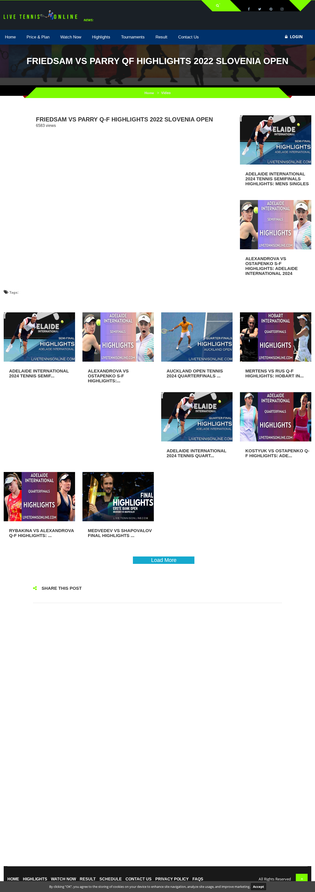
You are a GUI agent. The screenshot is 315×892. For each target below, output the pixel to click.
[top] (302, 879)
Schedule (110, 879)
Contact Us (139, 879)
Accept (258, 886)
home (13, 879)
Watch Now (63, 879)
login (296, 37)
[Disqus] (157, 672)
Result (88, 879)
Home (149, 93)
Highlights (35, 879)
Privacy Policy (172, 879)
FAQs (197, 879)
